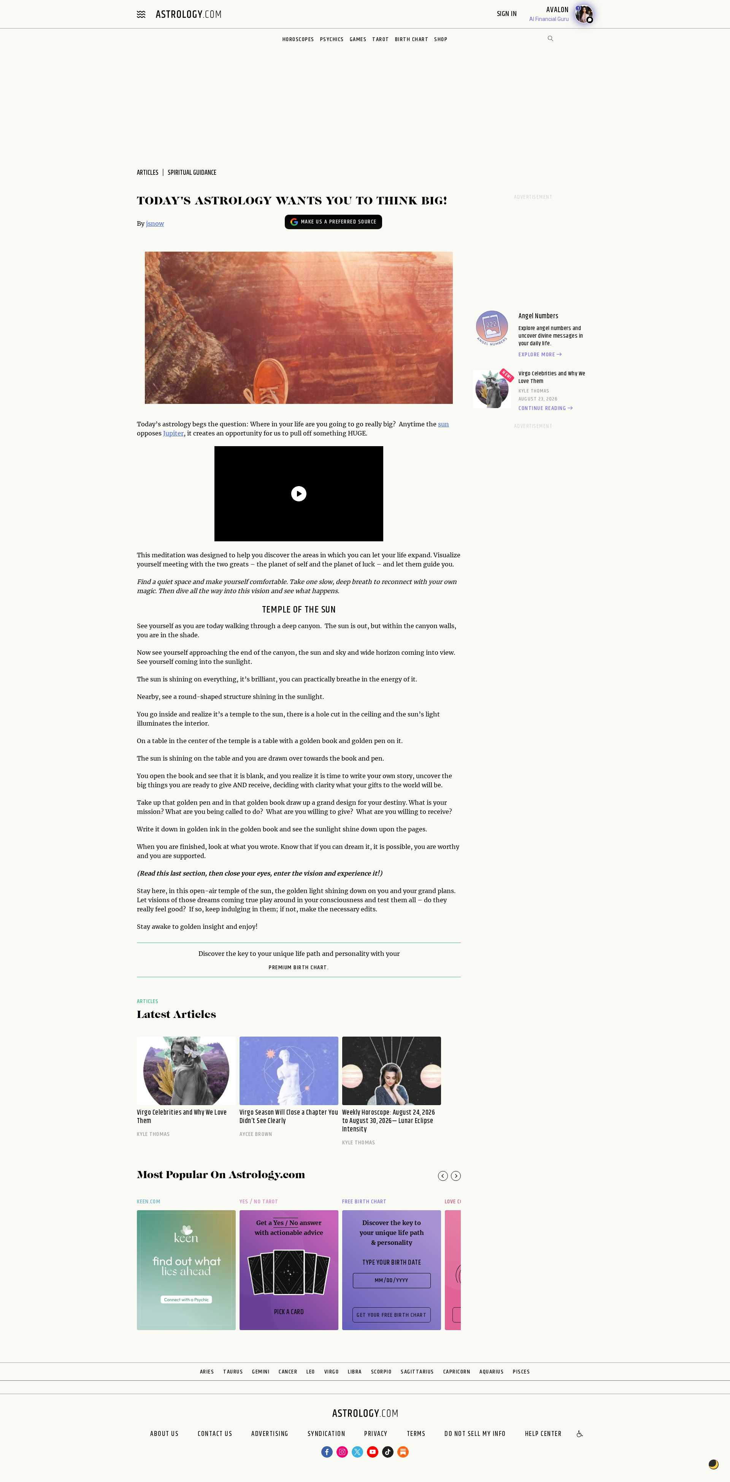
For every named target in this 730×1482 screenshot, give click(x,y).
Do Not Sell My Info (475, 1434)
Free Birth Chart (364, 1201)
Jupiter (173, 433)
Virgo (331, 1372)
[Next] (456, 1176)
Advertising (270, 1434)
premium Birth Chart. (299, 967)
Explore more (537, 355)
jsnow (155, 223)
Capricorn (457, 1372)
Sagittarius (417, 1372)
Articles (148, 1001)
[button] (580, 1434)
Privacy (376, 1434)
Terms (416, 1434)
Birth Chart (412, 39)
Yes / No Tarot (259, 1201)
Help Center (543, 1434)
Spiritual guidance (192, 173)
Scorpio (381, 1372)
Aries (207, 1372)
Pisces (521, 1372)
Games (358, 39)
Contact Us (215, 1434)
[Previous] (443, 1176)
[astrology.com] (188, 14)
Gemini (261, 1372)
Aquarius (491, 1372)
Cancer (288, 1372)
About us (164, 1434)
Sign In (508, 13)
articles (148, 173)
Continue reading (542, 408)
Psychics (332, 39)
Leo (310, 1372)
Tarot (380, 39)
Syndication (327, 1434)
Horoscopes (298, 39)
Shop (441, 39)
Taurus (233, 1372)
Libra (355, 1372)
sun (443, 424)
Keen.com (148, 1201)
